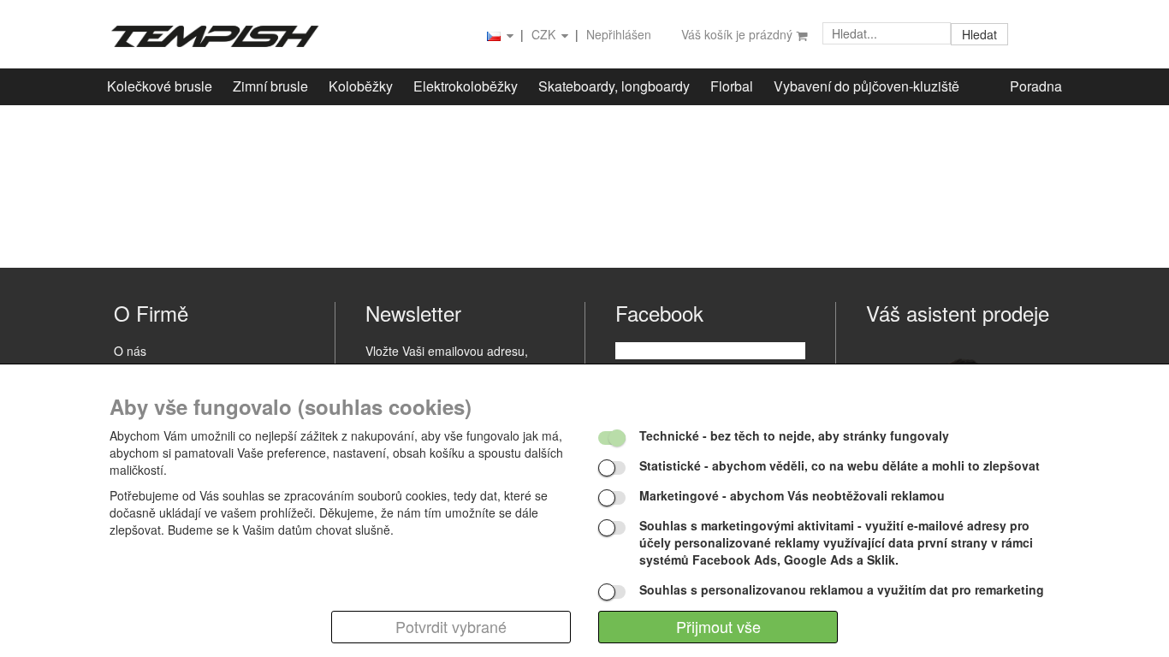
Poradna (1036, 86)
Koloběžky (361, 86)
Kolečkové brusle (159, 86)
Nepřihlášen (618, 34)
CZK (545, 34)
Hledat (979, 34)
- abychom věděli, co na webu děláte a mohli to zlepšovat (839, 465)
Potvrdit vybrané (451, 626)
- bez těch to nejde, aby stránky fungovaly (794, 435)
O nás (130, 350)
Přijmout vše (718, 626)
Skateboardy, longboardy (614, 86)
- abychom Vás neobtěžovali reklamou (792, 495)
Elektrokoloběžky (465, 86)
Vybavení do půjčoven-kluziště (866, 86)
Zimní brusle (270, 86)
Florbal (731, 86)
